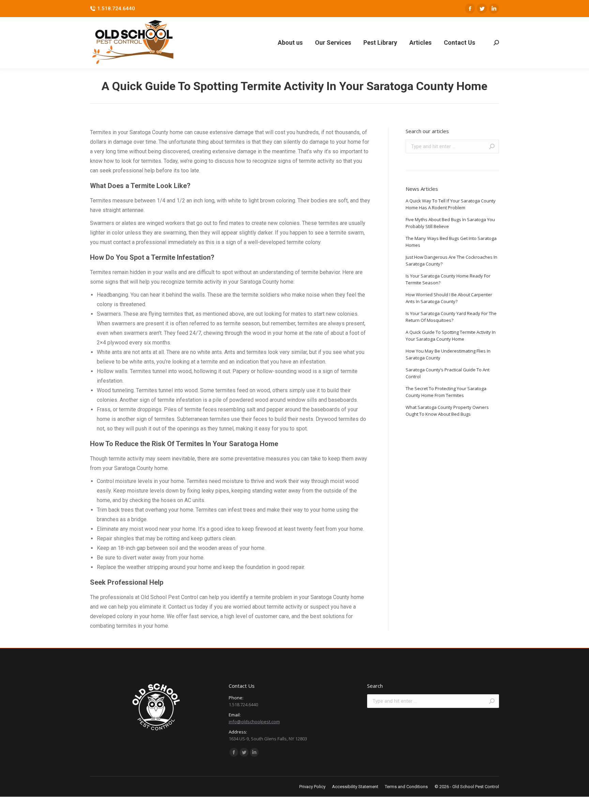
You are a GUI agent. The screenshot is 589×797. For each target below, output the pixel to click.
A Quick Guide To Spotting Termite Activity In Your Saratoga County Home (451, 335)
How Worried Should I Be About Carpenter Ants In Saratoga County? (449, 297)
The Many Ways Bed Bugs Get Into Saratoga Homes (451, 241)
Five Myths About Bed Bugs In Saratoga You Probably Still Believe (450, 222)
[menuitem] (290, 42)
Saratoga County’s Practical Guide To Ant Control (447, 373)
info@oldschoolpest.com (254, 721)
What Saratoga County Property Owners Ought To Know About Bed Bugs (447, 410)
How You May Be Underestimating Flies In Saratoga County (448, 354)
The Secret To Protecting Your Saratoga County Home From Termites (446, 391)
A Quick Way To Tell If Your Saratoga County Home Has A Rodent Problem (451, 204)
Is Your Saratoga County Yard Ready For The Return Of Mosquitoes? (451, 316)
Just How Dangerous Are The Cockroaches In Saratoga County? (451, 260)
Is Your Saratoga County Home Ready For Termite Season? (448, 279)
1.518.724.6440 (116, 8)
